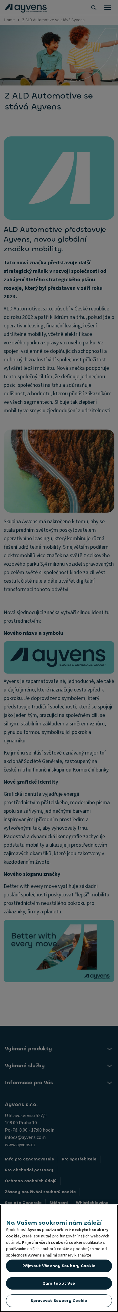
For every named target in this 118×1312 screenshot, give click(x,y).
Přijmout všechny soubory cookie (59, 1265)
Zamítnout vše (59, 1283)
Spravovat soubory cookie (59, 1300)
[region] (59, 1258)
